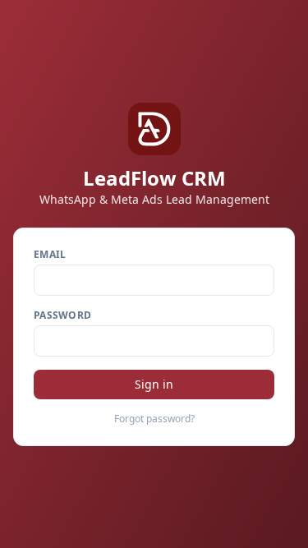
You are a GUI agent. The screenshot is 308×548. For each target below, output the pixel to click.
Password (62, 315)
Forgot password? (154, 419)
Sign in (154, 384)
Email (50, 254)
